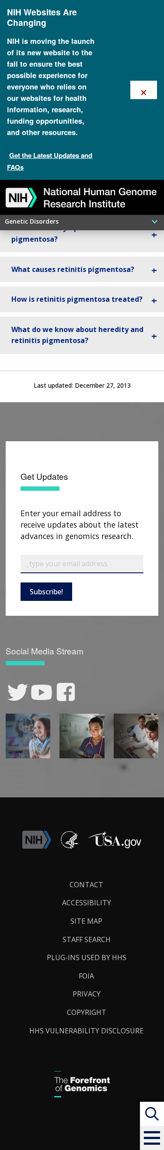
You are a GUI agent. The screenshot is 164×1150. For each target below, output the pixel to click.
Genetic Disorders (32, 221)
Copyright (86, 1012)
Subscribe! (46, 591)
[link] (18, 692)
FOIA (86, 976)
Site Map (86, 921)
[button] (152, 1138)
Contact (86, 884)
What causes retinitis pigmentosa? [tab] (72, 269)
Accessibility (86, 902)
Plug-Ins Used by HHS (86, 957)
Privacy (87, 994)
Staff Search (87, 939)
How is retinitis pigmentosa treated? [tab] (77, 299)
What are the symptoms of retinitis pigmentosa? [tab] (74, 233)
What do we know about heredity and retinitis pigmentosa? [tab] (77, 335)
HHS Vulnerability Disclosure (86, 1031)
